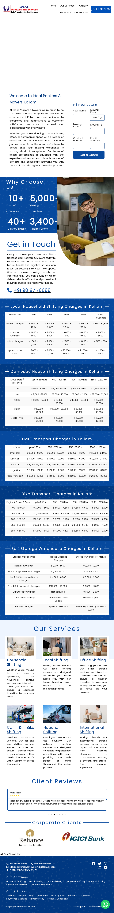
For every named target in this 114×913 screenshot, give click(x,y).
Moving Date (94, 111)
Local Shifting (55, 660)
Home (53, 5)
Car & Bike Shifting (20, 730)
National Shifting (51, 730)
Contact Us (81, 12)
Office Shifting (93, 660)
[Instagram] (105, 864)
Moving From (77, 125)
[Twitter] (99, 864)
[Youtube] (105, 867)
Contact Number (78, 139)
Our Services (67, 5)
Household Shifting (17, 662)
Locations (65, 12)
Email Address (95, 139)
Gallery (83, 5)
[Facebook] (93, 864)
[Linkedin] (99, 867)
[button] (7, 799)
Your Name (79, 111)
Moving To (96, 125)
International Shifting (92, 730)
